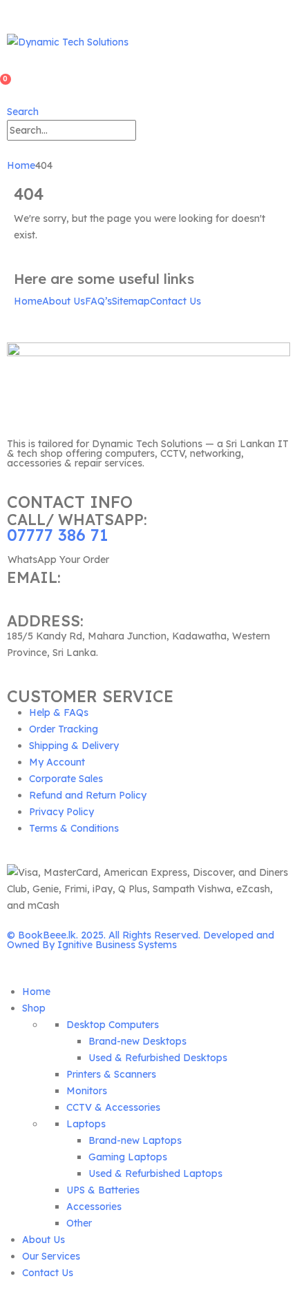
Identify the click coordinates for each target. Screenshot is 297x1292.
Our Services (51, 1256)
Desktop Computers (112, 1024)
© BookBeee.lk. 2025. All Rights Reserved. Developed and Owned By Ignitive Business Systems (140, 940)
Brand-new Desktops (137, 1041)
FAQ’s (98, 301)
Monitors (86, 1091)
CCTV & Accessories (113, 1107)
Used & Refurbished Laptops (155, 1173)
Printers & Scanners (111, 1074)
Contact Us (175, 301)
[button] (23, 111)
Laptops (86, 1124)
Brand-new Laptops (135, 1140)
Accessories (94, 1206)
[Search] (143, 131)
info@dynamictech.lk (55, 592)
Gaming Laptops (127, 1157)
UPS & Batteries (103, 1190)
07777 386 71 (57, 535)
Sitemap (131, 301)
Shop (34, 1008)
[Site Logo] (67, 41)
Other (79, 1223)
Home (28, 301)
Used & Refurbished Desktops (157, 1058)
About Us (63, 301)
